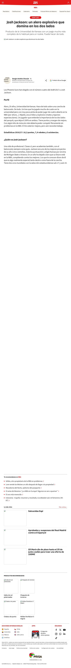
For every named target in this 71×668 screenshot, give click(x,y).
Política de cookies (34, 648)
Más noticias (62, 507)
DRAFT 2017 (35, 17)
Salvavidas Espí (35, 511)
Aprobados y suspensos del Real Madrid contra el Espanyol (47, 531)
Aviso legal (11, 648)
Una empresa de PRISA (35, 655)
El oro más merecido (14, 494)
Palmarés (35, 11)
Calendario (27, 11)
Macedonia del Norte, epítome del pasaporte (23, 488)
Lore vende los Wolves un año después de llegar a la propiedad (30, 484)
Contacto (4, 648)
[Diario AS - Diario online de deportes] (35, 2)
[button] (46, 80)
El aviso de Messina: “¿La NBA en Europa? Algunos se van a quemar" (32, 491)
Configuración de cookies (47, 648)
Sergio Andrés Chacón (20, 79)
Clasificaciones (16, 11)
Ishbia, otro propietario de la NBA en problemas (24, 481)
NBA (35, 7)
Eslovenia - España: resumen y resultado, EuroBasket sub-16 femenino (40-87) (34, 499)
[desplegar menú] (2, 2)
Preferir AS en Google (59, 80)
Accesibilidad (60, 648)
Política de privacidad (21, 648)
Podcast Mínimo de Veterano (49, 11)
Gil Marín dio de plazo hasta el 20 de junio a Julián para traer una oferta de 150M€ (46, 552)
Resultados (6, 11)
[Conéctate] (68, 2)
